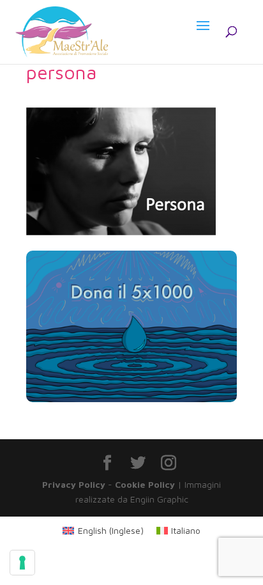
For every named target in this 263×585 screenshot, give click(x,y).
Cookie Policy (145, 484)
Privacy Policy (73, 484)
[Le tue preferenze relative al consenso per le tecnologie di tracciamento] (22, 562)
